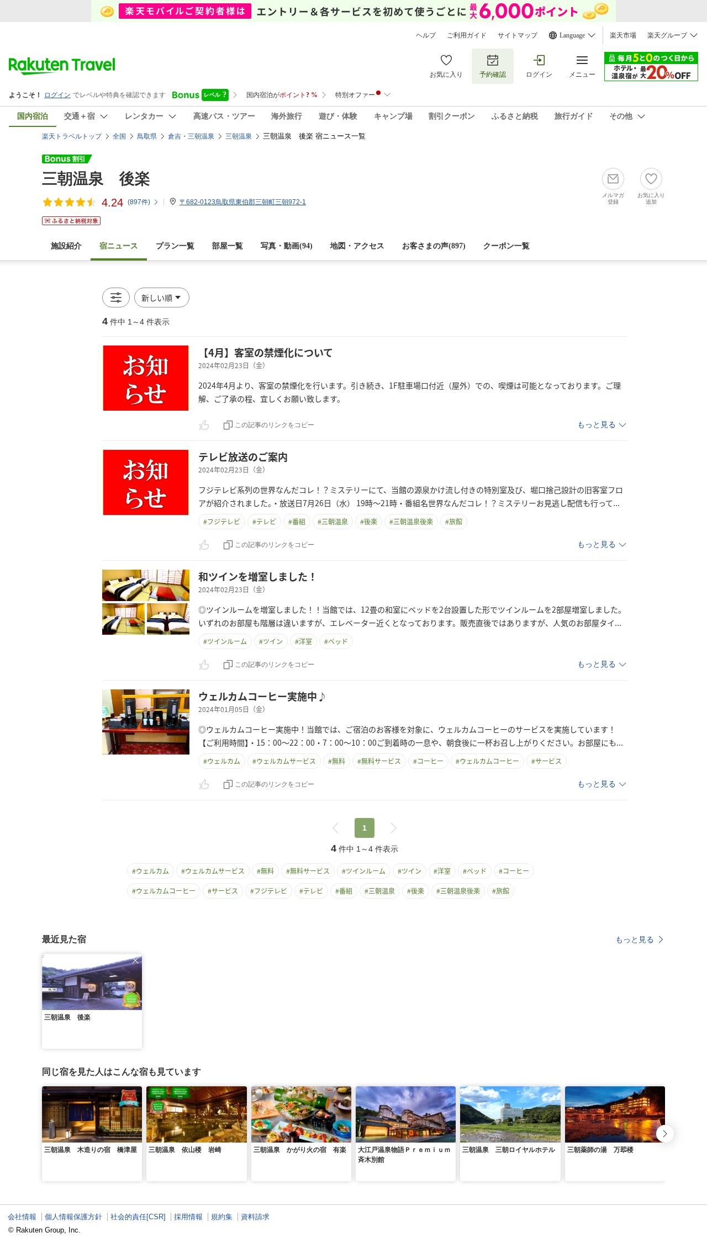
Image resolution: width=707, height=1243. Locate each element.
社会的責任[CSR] (138, 1217)
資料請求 (255, 1217)
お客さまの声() (434, 246)
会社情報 (22, 1217)
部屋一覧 (227, 246)
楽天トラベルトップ (72, 136)
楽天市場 (623, 35)
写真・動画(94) (287, 246)
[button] (161, 297)
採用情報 (188, 1217)
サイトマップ (517, 35)
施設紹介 (66, 246)
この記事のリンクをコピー (274, 425)
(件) (139, 202)
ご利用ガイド (467, 35)
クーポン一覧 (506, 246)
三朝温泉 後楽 (96, 178)
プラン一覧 (175, 246)
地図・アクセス (357, 246)
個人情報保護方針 (73, 1217)
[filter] (116, 297)
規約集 (222, 1217)
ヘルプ (426, 35)
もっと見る (596, 425)
